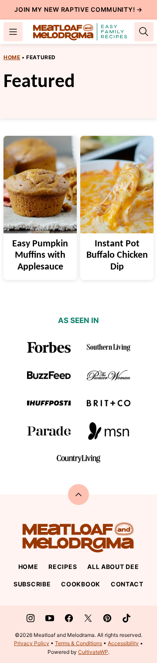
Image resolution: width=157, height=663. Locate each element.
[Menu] (13, 31)
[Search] (144, 31)
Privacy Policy (31, 643)
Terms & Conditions (78, 643)
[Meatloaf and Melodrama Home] (80, 31)
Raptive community (97, 9)
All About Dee (113, 566)
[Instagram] (30, 618)
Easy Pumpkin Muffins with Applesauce (40, 255)
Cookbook (80, 584)
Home (11, 57)
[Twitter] (88, 618)
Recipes (62, 566)
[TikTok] (126, 618)
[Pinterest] (107, 618)
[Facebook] (68, 618)
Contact (127, 584)
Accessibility (123, 643)
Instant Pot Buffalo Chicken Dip (117, 255)
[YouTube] (49, 618)
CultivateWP (93, 652)
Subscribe (32, 584)
